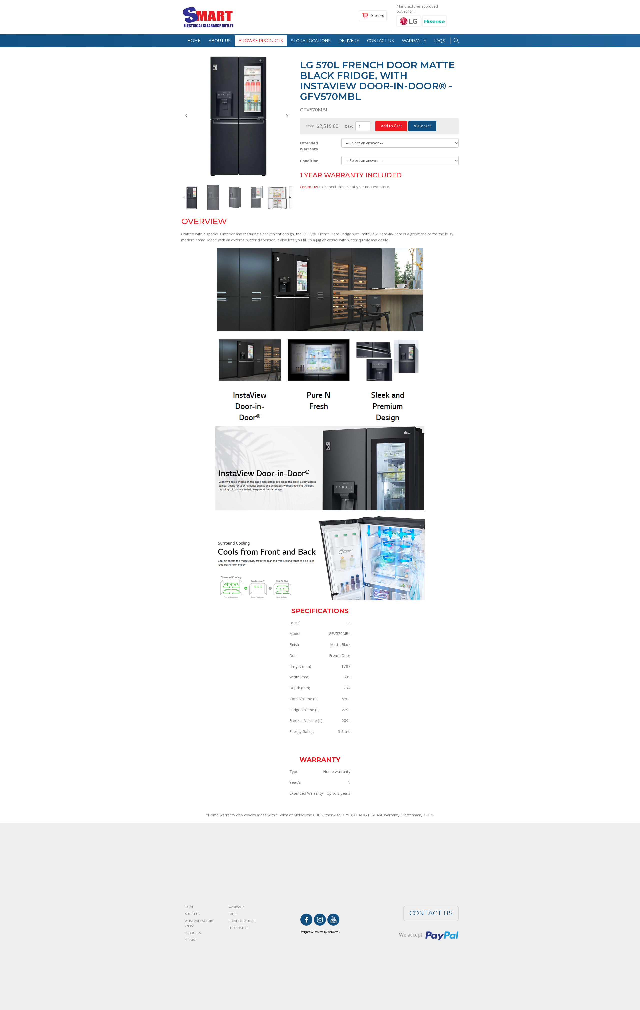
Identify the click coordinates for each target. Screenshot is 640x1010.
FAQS (439, 40)
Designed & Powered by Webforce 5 (320, 932)
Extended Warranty (309, 145)
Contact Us (380, 40)
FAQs (232, 914)
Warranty (414, 40)
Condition (309, 160)
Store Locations (311, 40)
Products (193, 933)
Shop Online (238, 928)
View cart (422, 126)
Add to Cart (391, 126)
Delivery (349, 40)
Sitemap (191, 940)
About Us (220, 40)
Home (194, 40)
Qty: (349, 126)
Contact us (309, 186)
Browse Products (261, 40)
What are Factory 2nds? (199, 923)
